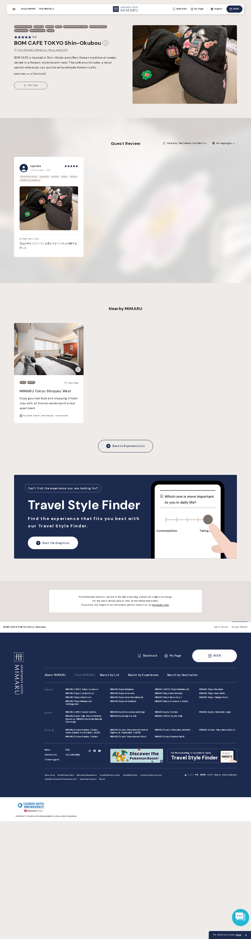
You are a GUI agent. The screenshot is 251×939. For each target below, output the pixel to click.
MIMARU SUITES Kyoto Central (81, 712)
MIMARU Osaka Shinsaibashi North (172, 729)
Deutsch (217, 774)
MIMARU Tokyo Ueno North (212, 693)
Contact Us (51, 754)
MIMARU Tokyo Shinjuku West (45, 391)
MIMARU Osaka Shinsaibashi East (217, 729)
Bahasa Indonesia (229, 774)
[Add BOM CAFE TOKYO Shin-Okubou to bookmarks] (105, 43)
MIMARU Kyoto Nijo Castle (123, 716)
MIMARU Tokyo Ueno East (78, 697)
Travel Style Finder (84, 505)
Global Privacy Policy (66, 775)
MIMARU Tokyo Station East (80, 693)
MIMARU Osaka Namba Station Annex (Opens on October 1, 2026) (83, 731)
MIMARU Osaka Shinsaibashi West (128, 736)
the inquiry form (160, 604)
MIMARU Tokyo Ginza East (168, 697)
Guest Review (221, 627)
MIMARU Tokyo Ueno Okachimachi (126, 697)
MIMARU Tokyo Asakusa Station (171, 701)
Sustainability (73, 754)
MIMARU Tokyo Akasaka (122, 693)
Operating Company (88, 779)
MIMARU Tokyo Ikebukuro (122, 689)
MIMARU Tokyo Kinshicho (211, 689)
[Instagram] (89, 751)
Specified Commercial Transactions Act (61, 779)
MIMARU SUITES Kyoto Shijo (169, 716)
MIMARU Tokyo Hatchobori (123, 701)
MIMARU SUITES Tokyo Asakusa (82, 689)
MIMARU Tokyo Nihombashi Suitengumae (79, 702)
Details (238, 934)
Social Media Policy (130, 775)
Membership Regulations (87, 775)
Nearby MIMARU (239, 627)
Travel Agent (52, 759)
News (48, 749)
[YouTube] (99, 751)
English (190, 774)
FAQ (68, 749)
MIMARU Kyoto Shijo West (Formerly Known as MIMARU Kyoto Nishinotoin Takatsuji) (84, 719)
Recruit (102, 779)
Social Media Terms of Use (109, 775)
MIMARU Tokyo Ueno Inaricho (169, 693)
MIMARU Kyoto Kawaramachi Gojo (127, 712)
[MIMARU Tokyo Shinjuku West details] (49, 349)
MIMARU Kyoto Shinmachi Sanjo (214, 712)
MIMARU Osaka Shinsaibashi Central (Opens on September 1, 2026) (129, 731)
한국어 (210, 774)
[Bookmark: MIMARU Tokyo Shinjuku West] (78, 369)
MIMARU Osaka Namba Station (82, 736)
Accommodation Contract (151, 775)
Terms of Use (50, 775)
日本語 (203, 774)
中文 (197, 774)
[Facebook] (94, 751)
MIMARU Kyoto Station (166, 712)
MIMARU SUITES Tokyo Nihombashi (172, 689)
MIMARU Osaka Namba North (169, 736)
